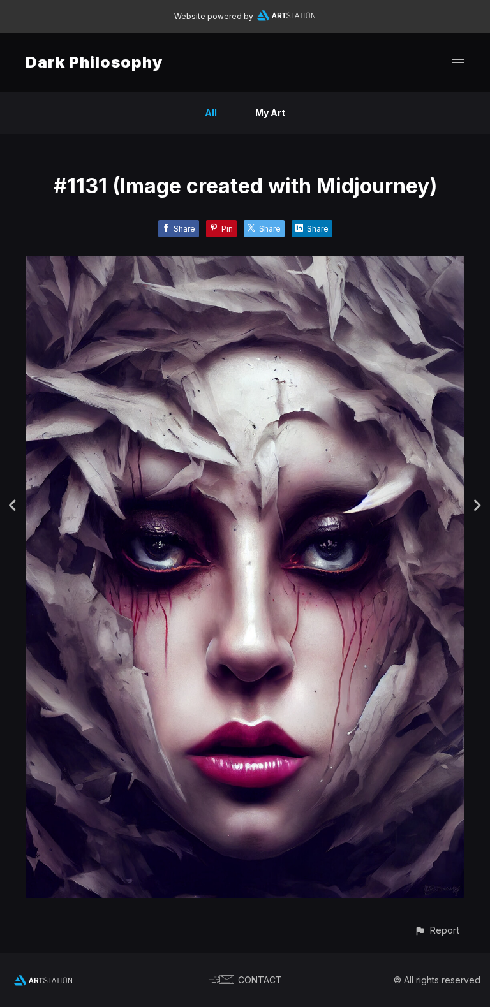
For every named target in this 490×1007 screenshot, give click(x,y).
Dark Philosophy (94, 62)
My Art (270, 112)
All (211, 112)
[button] (436, 930)
